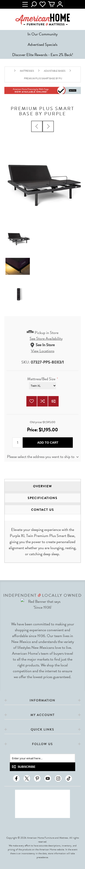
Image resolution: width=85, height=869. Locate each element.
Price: (33, 429)
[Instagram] (58, 778)
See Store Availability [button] (46, 338)
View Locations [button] (42, 351)
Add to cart (47, 442)
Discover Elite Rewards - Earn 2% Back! (42, 55)
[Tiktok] (68, 778)
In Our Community (42, 34)
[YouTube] (47, 778)
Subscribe (26, 766)
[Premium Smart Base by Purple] (48, 126)
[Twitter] (26, 778)
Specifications (43, 498)
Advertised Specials (42, 44)
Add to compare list (42, 401)
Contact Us (42, 509)
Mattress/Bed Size (41, 379)
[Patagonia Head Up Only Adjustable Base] (36, 126)
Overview (42, 486)
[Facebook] (16, 778)
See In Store (45, 345)
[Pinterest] (37, 778)
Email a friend (53, 401)
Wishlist (42, 4)
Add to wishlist (31, 401)
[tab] (43, 486)
